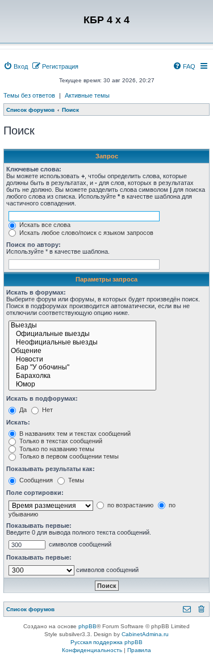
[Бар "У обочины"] (82, 368)
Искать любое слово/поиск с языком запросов (85, 232)
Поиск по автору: (33, 244)
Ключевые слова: (33, 169)
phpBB (87, 626)
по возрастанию (129, 505)
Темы (75, 480)
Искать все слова (44, 224)
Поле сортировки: (35, 492)
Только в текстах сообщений (60, 441)
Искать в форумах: (36, 292)
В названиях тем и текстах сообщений (74, 433)
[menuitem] (15, 66)
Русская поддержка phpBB (106, 642)
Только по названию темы (56, 448)
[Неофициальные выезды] (82, 343)
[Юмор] (82, 385)
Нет (46, 409)
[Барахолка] (82, 376)
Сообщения (35, 480)
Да (22, 409)
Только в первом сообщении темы (68, 456)
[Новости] (82, 360)
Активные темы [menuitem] (87, 95)
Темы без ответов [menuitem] (29, 95)
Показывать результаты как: (50, 468)
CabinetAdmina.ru (145, 634)
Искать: (18, 422)
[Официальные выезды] (82, 334)
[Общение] (82, 351)
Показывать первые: (39, 525)
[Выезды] (82, 326)
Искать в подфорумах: (42, 398)
